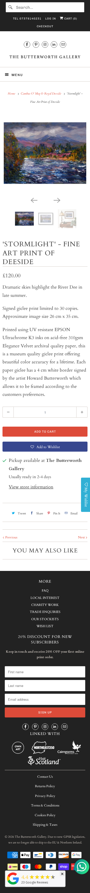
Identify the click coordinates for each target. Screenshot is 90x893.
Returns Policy (45, 786)
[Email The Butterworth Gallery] (63, 44)
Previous (10, 537)
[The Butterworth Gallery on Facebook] (27, 44)
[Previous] (33, 199)
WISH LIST (45, 626)
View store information (31, 487)
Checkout (45, 26)
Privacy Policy (45, 796)
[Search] (11, 7)
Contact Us (45, 776)
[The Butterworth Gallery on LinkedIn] (54, 44)
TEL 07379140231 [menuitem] (27, 18)
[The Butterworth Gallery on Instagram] (45, 44)
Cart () (70, 18)
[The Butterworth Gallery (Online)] (13, 884)
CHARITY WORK (45, 605)
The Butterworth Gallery (30, 837)
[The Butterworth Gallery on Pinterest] (36, 44)
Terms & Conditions (45, 805)
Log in (50, 18)
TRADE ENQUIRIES (45, 612)
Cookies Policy (45, 815)
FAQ (45, 590)
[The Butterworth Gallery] (45, 56)
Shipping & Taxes (45, 824)
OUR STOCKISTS (45, 619)
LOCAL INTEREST (45, 598)
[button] (45, 447)
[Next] (56, 199)
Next (82, 537)
